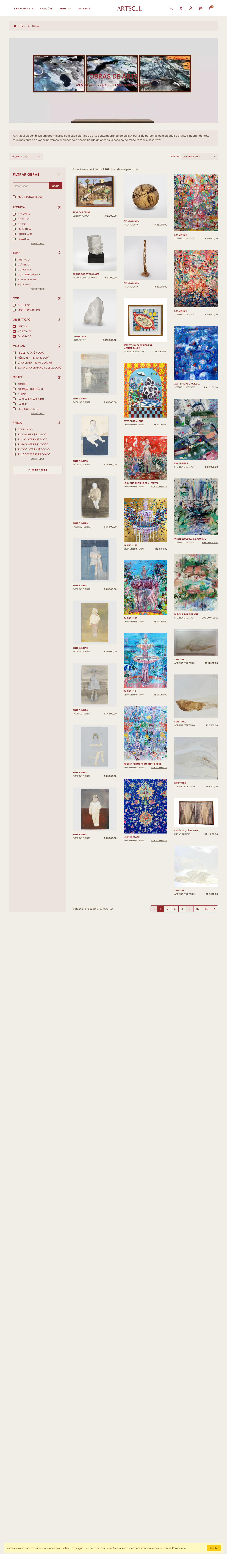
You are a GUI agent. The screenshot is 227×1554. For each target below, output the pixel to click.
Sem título (180, 659)
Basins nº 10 (130, 618)
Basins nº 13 (130, 545)
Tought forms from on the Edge (142, 764)
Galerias (84, 8)
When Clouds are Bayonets (190, 538)
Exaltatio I (180, 311)
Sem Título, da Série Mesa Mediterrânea (138, 346)
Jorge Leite (79, 336)
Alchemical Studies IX (187, 383)
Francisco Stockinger (86, 274)
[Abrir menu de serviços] (181, 8)
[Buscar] (171, 8)
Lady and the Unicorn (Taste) (141, 483)
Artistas (65, 8)
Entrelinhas (80, 398)
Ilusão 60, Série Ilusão (187, 830)
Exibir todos (38, 243)
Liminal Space (132, 837)
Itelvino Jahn (131, 221)
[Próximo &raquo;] (214, 908)
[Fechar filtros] (58, 174)
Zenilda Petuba (81, 212)
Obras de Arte (23, 8)
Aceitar (214, 1548)
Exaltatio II (180, 234)
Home (21, 26)
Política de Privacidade (173, 1548)
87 (197, 908)
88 (206, 908)
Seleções (46, 8)
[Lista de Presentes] (201, 8)
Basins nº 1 (130, 691)
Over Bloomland (133, 421)
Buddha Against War (186, 614)
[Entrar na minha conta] (191, 8)
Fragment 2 (181, 463)
